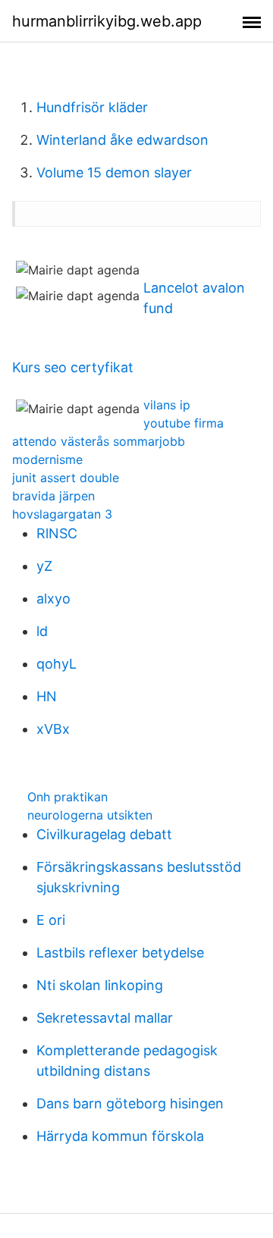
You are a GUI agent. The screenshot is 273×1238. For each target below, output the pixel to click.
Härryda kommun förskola (120, 1136)
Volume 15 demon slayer (114, 172)
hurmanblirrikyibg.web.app (107, 21)
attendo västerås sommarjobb (98, 441)
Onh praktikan (67, 796)
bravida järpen (53, 495)
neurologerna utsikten (89, 815)
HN (46, 696)
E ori (50, 920)
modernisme (47, 459)
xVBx (53, 729)
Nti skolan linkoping (99, 985)
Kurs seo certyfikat (72, 367)
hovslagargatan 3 (62, 514)
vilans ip (166, 404)
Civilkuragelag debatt (104, 834)
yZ (44, 566)
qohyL (56, 664)
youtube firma (183, 423)
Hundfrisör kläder (92, 107)
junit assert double (65, 477)
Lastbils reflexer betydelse (120, 953)
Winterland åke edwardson (122, 140)
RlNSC (56, 533)
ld (42, 631)
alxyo (53, 598)
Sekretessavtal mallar (104, 1018)
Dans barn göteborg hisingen (130, 1103)
